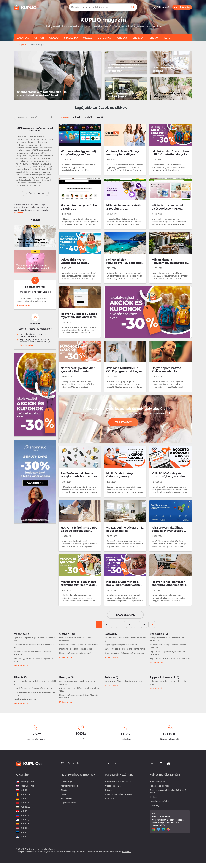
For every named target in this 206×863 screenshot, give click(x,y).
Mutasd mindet (26, 345)
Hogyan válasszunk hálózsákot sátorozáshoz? (170, 658)
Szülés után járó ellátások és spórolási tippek (124, 653)
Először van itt (35, 193)
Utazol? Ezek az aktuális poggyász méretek (33, 688)
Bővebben (18, 212)
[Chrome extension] (154, 829)
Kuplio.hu (23, 45)
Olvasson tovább (23, 305)
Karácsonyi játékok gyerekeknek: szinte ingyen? (125, 649)
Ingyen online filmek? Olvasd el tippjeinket (123, 681)
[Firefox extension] (169, 829)
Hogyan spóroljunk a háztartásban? (75, 653)
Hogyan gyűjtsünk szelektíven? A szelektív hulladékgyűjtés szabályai (35, 341)
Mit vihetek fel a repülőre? (25, 699)
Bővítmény (154, 805)
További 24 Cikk (125, 614)
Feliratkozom (123, 422)
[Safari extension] (159, 829)
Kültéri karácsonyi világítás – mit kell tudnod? (79, 645)
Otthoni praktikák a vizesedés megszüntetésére (33, 335)
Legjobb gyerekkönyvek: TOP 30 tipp (121, 645)
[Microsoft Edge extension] (164, 829)
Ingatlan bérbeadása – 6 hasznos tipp (75, 649)
